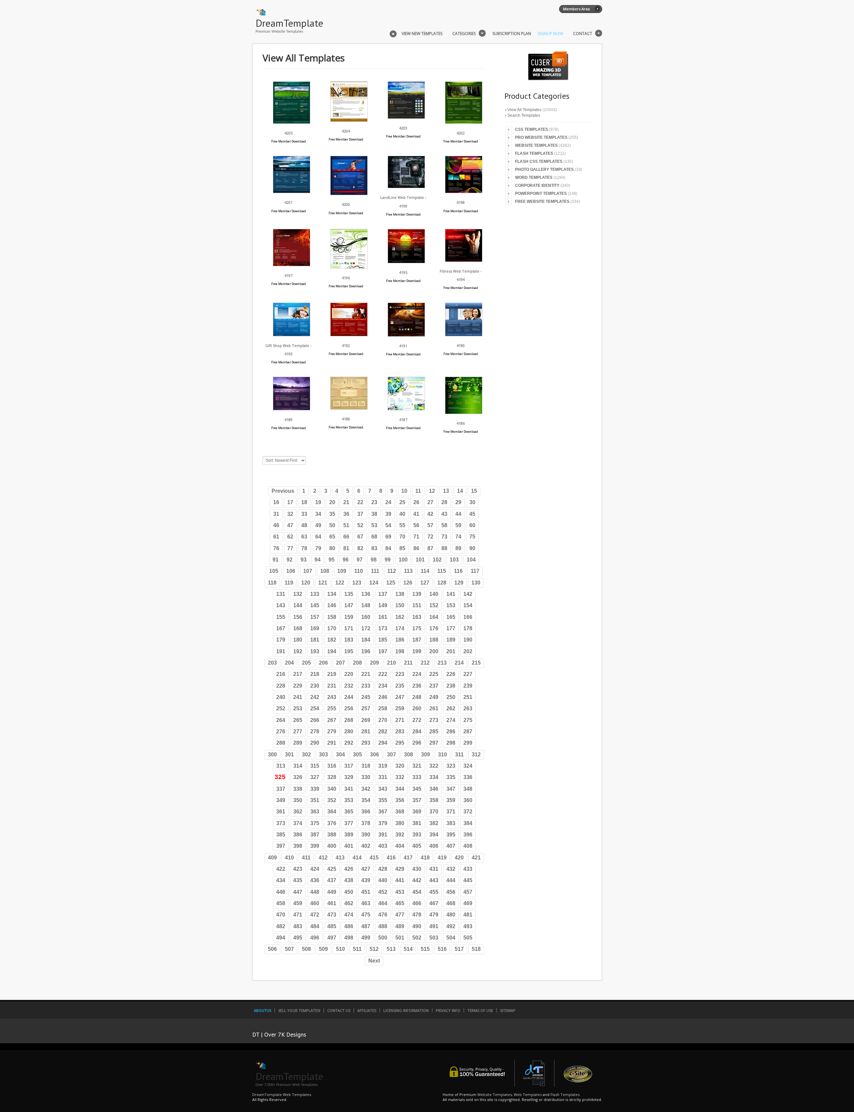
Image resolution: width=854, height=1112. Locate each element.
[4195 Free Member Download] (406, 261)
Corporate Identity (537, 185)
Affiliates (366, 1010)
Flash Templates (534, 153)
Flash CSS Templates (538, 161)
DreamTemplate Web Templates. (282, 1094)
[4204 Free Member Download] (349, 120)
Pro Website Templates (541, 137)
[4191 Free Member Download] (406, 335)
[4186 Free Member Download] (463, 412)
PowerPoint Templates (541, 193)
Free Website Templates (542, 201)
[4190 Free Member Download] (463, 334)
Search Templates (523, 115)
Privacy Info (448, 1010)
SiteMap (507, 1010)
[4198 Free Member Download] (463, 191)
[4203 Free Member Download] (406, 117)
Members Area (576, 8)
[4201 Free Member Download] (291, 191)
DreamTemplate (289, 22)
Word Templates (533, 177)
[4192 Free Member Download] (349, 334)
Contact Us (338, 1010)
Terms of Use (480, 1010)
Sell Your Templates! (299, 1010)
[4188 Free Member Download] (349, 408)
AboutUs (262, 1010)
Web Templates (528, 1094)
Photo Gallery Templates (544, 169)
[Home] (393, 33)
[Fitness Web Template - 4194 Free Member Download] (463, 260)
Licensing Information (406, 1010)
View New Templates (422, 33)
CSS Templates (531, 129)
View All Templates (524, 109)
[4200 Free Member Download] (349, 193)
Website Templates (536, 145)
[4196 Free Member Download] (349, 267)
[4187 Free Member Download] (406, 408)
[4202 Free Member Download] (463, 122)
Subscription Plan (511, 33)
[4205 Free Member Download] (291, 122)
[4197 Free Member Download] (291, 264)
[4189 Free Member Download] (291, 408)
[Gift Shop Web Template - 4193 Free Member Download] (291, 334)
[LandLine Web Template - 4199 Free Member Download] (406, 186)
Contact (582, 33)
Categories (464, 33)
